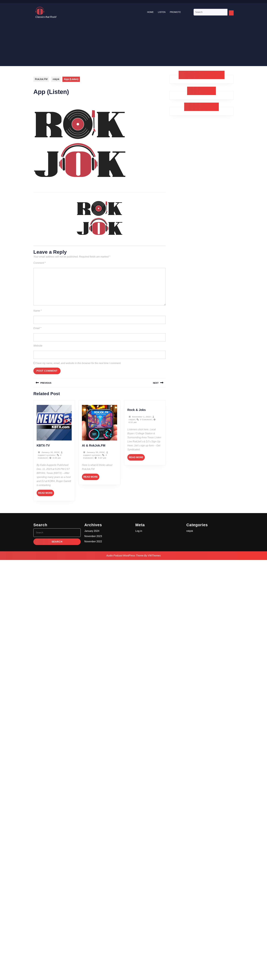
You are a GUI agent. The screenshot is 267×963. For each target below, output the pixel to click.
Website (37, 345)
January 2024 (91, 531)
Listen (161, 12)
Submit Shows (201, 91)
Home (150, 12)
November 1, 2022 (141, 417)
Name (37, 310)
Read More (46, 493)
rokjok (56, 79)
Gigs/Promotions (201, 106)
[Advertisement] (133, 44)
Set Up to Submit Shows (201, 75)
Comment (39, 263)
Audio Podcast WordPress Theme (125, 555)
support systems (46, 455)
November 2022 (93, 541)
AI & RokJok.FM (93, 445)
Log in (138, 531)
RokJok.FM (41, 79)
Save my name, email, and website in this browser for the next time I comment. (78, 363)
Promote (175, 12)
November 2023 (93, 536)
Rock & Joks (136, 410)
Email (37, 328)
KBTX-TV (43, 445)
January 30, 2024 (50, 452)
